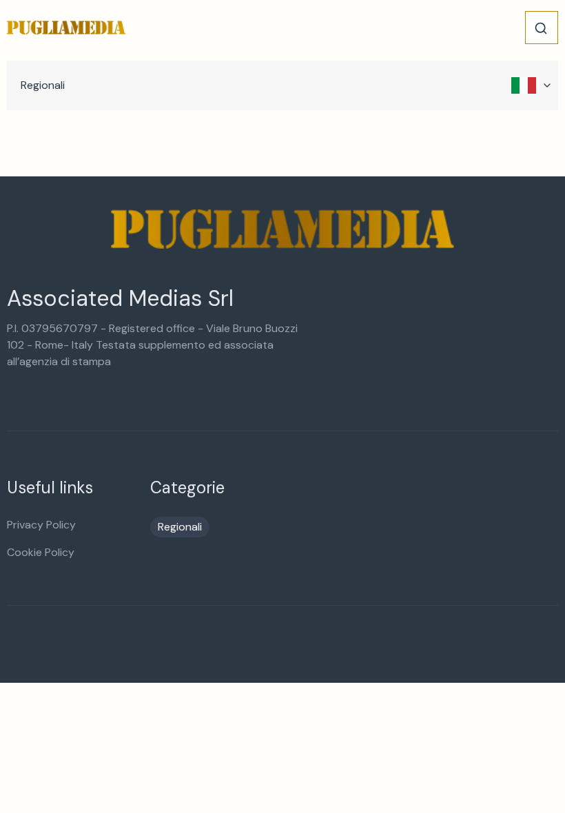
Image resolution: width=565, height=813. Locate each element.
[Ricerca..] (540, 28)
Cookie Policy (40, 552)
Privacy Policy (41, 524)
